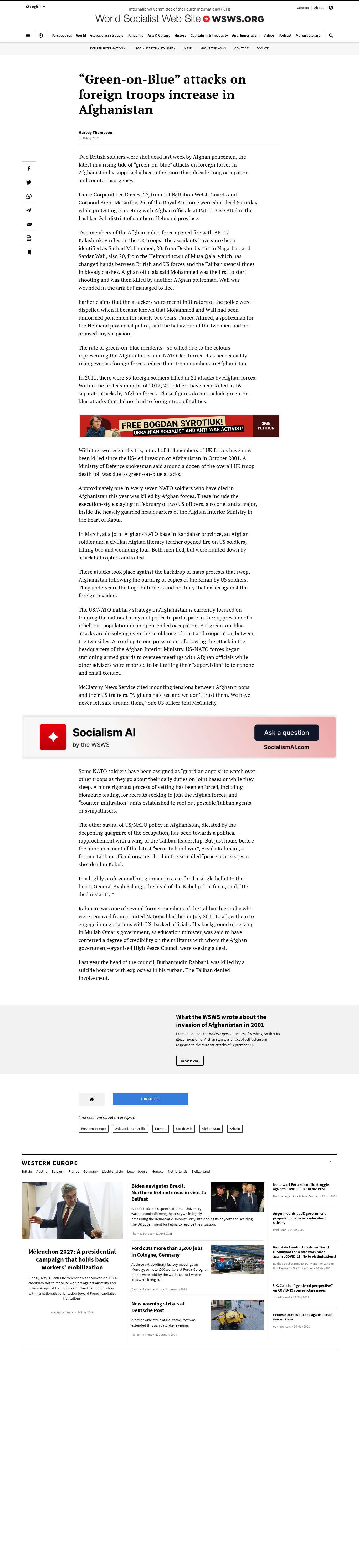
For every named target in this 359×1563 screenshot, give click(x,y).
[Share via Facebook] (29, 168)
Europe (160, 1129)
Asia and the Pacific (130, 1129)
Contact (303, 7)
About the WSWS (213, 48)
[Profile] (331, 8)
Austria (41, 1171)
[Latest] (40, 37)
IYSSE (188, 48)
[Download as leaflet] (29, 238)
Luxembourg (137, 1171)
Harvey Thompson (95, 132)
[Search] (331, 37)
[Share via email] (29, 224)
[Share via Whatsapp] (29, 196)
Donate (263, 48)
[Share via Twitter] (29, 182)
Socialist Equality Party (155, 48)
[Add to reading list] (29, 252)
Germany (90, 1171)
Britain (235, 1129)
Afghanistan (211, 1129)
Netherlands (177, 1171)
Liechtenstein (112, 1171)
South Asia (184, 1129)
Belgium (58, 1171)
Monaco (157, 1171)
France (74, 1171)
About (319, 7)
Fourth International (108, 48)
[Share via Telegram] (29, 210)
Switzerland (201, 1171)
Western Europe (93, 1129)
